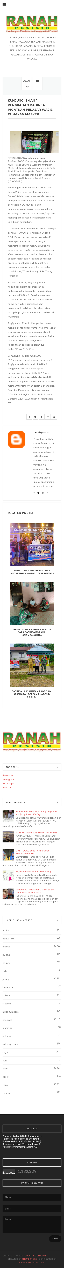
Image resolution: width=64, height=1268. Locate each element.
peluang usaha (11, 1044)
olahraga (7, 1027)
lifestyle (7, 1003)
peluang (7, 1036)
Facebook (8, 775)
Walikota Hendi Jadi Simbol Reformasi (36, 832)
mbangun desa (11, 1011)
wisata (6, 1093)
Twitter (7, 787)
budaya (7, 954)
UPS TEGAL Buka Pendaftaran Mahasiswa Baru (32, 852)
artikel (6, 930)
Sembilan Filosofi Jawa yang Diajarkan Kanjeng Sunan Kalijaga (36, 813)
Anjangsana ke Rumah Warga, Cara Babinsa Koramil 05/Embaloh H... (32, 632)
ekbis (5, 971)
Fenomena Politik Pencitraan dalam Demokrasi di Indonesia (35, 891)
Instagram (8, 779)
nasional (7, 1019)
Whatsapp (8, 783)
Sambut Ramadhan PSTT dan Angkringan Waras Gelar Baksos (32, 572)
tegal (5, 1084)
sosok (6, 1076)
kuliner (6, 995)
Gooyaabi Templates (32, 1262)
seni (5, 1060)
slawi (5, 1068)
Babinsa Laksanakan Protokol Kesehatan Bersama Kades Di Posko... (32, 694)
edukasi (7, 962)
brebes (6, 946)
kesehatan (8, 987)
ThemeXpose (29, 1259)
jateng (6, 979)
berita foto (9, 938)
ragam (6, 1052)
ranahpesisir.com (35, 1255)
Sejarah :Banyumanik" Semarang (33, 871)
